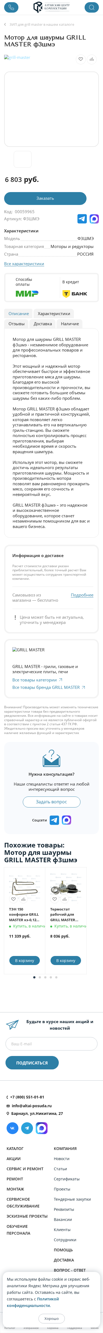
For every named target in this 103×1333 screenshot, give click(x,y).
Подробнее (82, 595)
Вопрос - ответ (70, 1270)
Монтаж (15, 1189)
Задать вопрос (51, 802)
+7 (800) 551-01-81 (27, 1097)
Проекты (62, 1189)
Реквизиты (64, 1209)
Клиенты (62, 1229)
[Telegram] (27, 1128)
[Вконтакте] (12, 1128)
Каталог (15, 1148)
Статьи (60, 1168)
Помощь (63, 1249)
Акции (14, 1158)
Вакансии (63, 1219)
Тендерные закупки (72, 1199)
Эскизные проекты (27, 1216)
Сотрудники (65, 1239)
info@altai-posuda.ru (32, 1105)
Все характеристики (24, 263)
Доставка (64, 1260)
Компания (65, 1148)
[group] (51, 109)
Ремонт (15, 1178)
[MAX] (94, 219)
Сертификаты (67, 1178)
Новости (61, 1158)
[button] (34, 977)
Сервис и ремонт (25, 1168)
